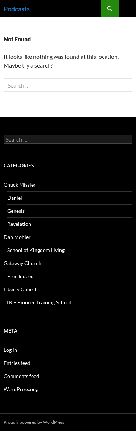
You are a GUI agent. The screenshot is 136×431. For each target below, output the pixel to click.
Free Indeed (20, 276)
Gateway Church (22, 263)
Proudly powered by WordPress (34, 422)
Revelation (19, 224)
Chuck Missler (20, 185)
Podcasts (17, 9)
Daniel (14, 198)
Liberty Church (21, 289)
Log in (10, 350)
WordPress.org (21, 389)
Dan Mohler (17, 237)
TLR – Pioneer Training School (37, 302)
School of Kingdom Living (36, 250)
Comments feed (21, 376)
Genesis (16, 211)
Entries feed (17, 363)
